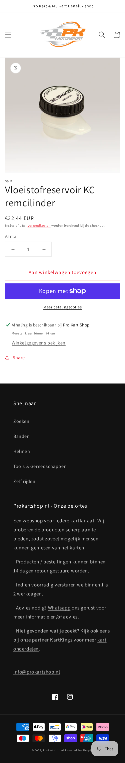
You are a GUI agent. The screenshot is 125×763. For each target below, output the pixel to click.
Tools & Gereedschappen (40, 466)
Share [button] (19, 357)
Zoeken (21, 421)
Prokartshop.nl (53, 750)
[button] (8, 34)
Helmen (21, 451)
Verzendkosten (39, 225)
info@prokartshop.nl (36, 672)
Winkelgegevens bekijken (39, 343)
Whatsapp (59, 607)
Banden (21, 436)
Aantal (11, 236)
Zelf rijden (24, 481)
